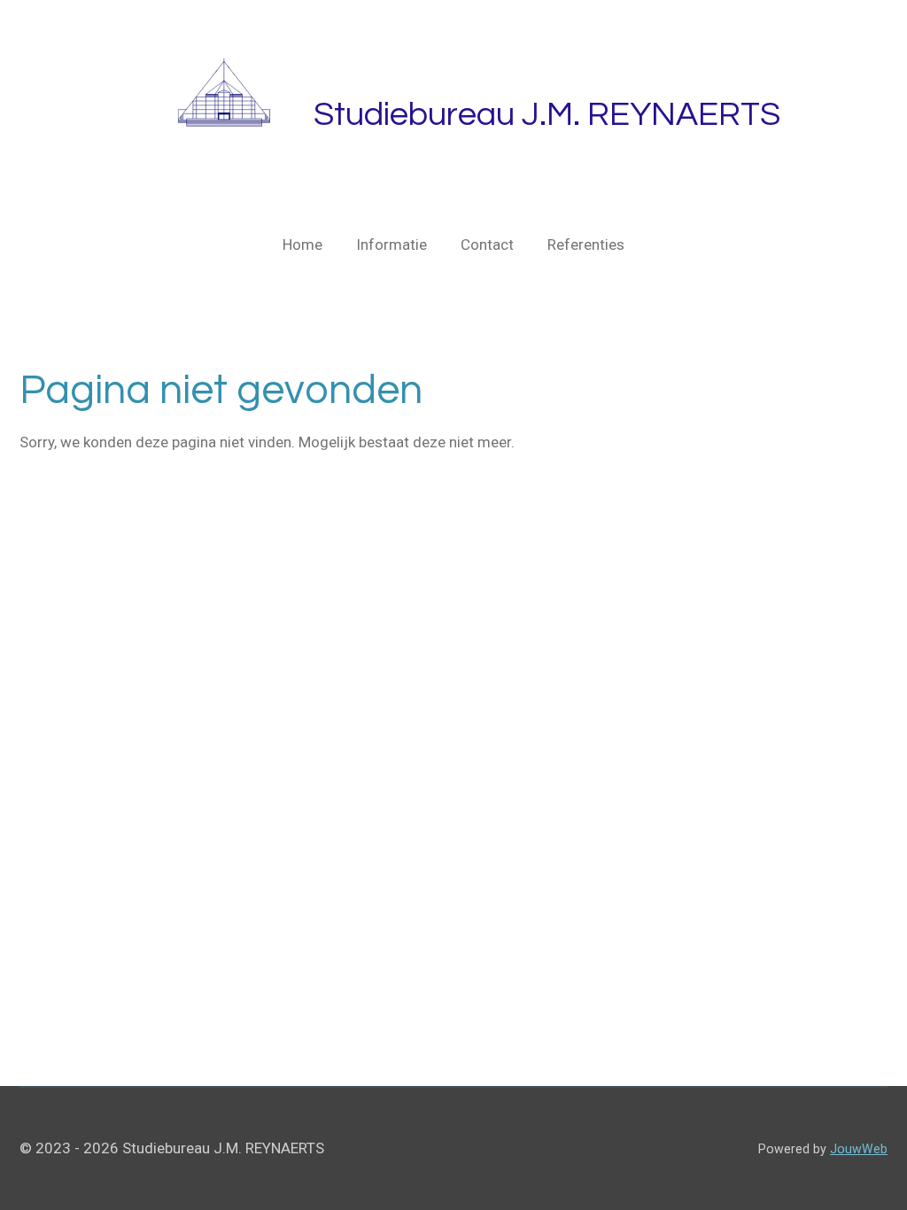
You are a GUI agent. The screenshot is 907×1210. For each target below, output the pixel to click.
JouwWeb (859, 1149)
